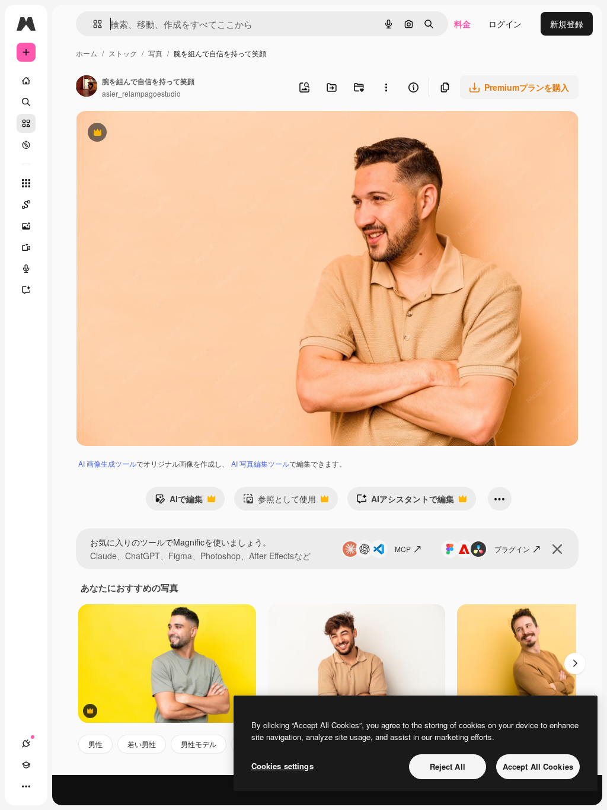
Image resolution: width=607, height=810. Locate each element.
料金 (462, 24)
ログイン (505, 24)
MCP (403, 549)
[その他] (26, 786)
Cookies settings (282, 765)
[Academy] (26, 764)
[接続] (26, 743)
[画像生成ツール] (26, 225)
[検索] (26, 102)
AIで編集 (179, 502)
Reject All (447, 766)
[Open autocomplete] (92, 24)
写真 (155, 53)
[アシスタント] (26, 289)
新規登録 (566, 24)
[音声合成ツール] (26, 268)
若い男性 (141, 744)
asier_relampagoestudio (141, 93)
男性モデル (198, 744)
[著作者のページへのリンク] (86, 87)
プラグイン (512, 549)
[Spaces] (26, 204)
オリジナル (157, 133)
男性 (95, 744)
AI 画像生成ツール (107, 463)
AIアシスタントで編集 (405, 502)
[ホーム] (26, 80)
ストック (122, 53)
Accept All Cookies (538, 766)
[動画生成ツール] (26, 247)
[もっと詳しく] (26, 144)
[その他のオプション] (386, 87)
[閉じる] (557, 549)
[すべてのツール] (26, 183)
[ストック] (26, 123)
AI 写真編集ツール (260, 463)
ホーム (86, 53)
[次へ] (575, 663)
